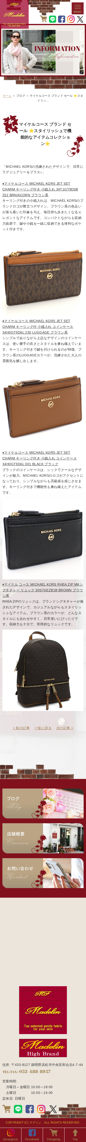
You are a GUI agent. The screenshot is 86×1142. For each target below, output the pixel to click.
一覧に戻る (43, 728)
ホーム (7, 95)
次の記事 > (64, 728)
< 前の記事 (21, 728)
